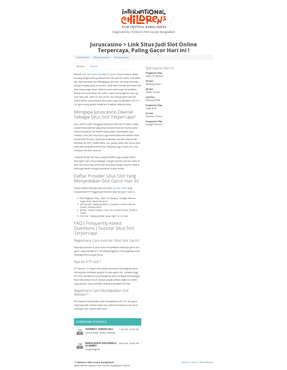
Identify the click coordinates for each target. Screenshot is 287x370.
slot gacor (111, 74)
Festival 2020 (82, 57)
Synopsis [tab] (80, 66)
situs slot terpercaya (92, 74)
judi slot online (120, 188)
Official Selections (101, 57)
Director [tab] (94, 66)
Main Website (206, 362)
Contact (193, 362)
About (184, 362)
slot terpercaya (121, 57)
